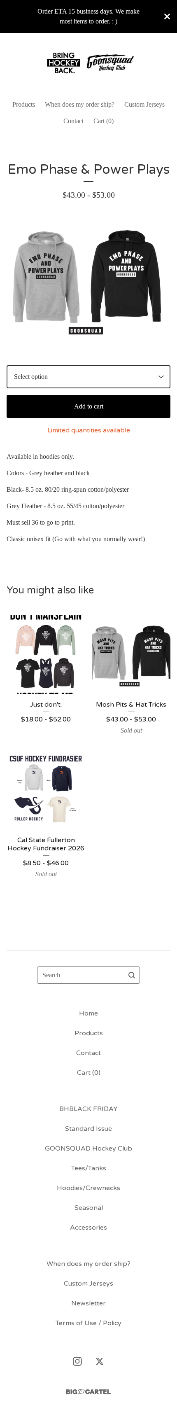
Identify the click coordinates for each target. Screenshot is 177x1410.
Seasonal (89, 1208)
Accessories (88, 1227)
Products (23, 104)
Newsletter (88, 1303)
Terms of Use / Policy (88, 1323)
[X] (99, 1361)
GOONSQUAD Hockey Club (88, 1148)
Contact (73, 120)
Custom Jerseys (144, 104)
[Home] (88, 62)
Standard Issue (88, 1129)
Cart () (103, 120)
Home (88, 1013)
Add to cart (88, 406)
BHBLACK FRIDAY (88, 1109)
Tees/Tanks (88, 1168)
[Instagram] (77, 1361)
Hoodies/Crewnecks (88, 1188)
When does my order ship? (79, 104)
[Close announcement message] (167, 16)
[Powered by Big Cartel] (88, 1392)
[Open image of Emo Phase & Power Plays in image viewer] (88, 282)
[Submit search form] (132, 975)
